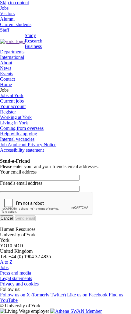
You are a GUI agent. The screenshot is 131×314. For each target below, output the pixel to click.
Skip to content (14, 2)
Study (30, 35)
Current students (15, 24)
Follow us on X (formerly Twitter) (33, 294)
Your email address (18, 171)
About (6, 62)
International (12, 57)
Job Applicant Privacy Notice (28, 144)
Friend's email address (21, 183)
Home (6, 84)
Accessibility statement (22, 150)
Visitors (7, 13)
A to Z (6, 262)
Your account (13, 106)
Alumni (7, 19)
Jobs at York (11, 95)
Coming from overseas (22, 128)
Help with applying (18, 133)
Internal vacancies (17, 139)
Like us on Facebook (87, 294)
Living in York (14, 122)
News (5, 68)
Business (33, 46)
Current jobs (12, 100)
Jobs (4, 8)
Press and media (15, 272)
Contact (7, 79)
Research (33, 40)
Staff (4, 29)
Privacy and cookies (19, 283)
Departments (12, 51)
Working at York (16, 117)
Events (6, 73)
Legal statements (16, 278)
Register (8, 111)
